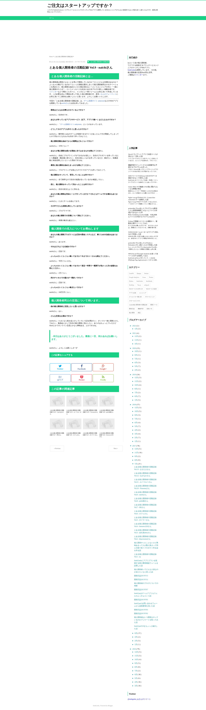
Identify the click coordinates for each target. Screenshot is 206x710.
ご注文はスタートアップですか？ (80, 5)
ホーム (51, 18)
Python (131, 281)
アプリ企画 (132, 293)
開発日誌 (132, 308)
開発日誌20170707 (141, 589)
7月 (136, 359)
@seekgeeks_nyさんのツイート (139, 699)
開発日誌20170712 (141, 579)
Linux (144, 277)
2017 (134, 446)
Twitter (60, 369)
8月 (136, 355)
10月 (136, 351)
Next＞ (116, 448)
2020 (134, 348)
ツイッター (53, 92)
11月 (136, 340)
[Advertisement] (103, 35)
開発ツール (153, 305)
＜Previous (57, 448)
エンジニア (142, 293)
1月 (136, 329)
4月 (136, 430)
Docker (146, 273)
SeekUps (131, 285)
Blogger (110, 705)
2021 (134, 333)
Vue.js (139, 285)
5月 (136, 366)
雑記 (139, 312)
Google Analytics (134, 277)
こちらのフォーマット (107, 94)
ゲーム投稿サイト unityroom (94, 101)
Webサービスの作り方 (136, 289)
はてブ (60, 378)
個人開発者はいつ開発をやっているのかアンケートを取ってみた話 (146, 619)
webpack (146, 285)
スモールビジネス (134, 301)
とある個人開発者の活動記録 (138, 305)
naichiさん (65, 103)
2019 (134, 374)
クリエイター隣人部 (135, 297)
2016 (134, 649)
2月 (136, 370)
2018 (134, 404)
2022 (134, 326)
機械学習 (140, 308)
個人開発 (132, 312)
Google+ (103, 369)
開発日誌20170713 (141, 576)
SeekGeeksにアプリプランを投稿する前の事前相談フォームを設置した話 (146, 563)
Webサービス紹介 (151, 289)
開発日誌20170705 (141, 600)
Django (139, 273)
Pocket (81, 380)
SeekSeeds (149, 281)
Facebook (82, 369)
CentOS (131, 273)
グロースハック (150, 297)
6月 (136, 362)
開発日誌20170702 (141, 613)
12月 (136, 336)
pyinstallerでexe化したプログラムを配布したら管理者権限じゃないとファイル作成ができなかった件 (142, 210)
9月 (136, 456)
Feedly (103, 380)
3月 (136, 344)
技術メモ (149, 308)
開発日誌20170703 (141, 610)
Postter (151, 277)
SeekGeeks (131, 70)
